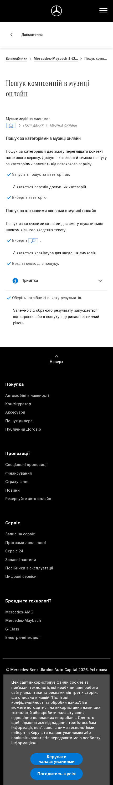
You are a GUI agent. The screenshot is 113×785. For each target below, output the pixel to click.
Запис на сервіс (20, 533)
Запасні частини (20, 559)
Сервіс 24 (14, 550)
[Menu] (103, 10)
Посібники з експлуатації (29, 567)
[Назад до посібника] (14, 34)
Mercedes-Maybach (23, 620)
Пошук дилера (19, 420)
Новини (12, 490)
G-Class (12, 629)
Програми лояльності (25, 542)
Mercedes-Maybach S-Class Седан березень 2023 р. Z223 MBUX (56, 58)
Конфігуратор (18, 403)
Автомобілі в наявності (27, 395)
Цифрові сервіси (21, 576)
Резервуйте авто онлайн (28, 498)
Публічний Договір (23, 429)
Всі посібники (17, 58)
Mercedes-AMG (19, 611)
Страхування (17, 481)
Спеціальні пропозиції (26, 464)
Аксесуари (15, 412)
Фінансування (18, 473)
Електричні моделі (22, 637)
